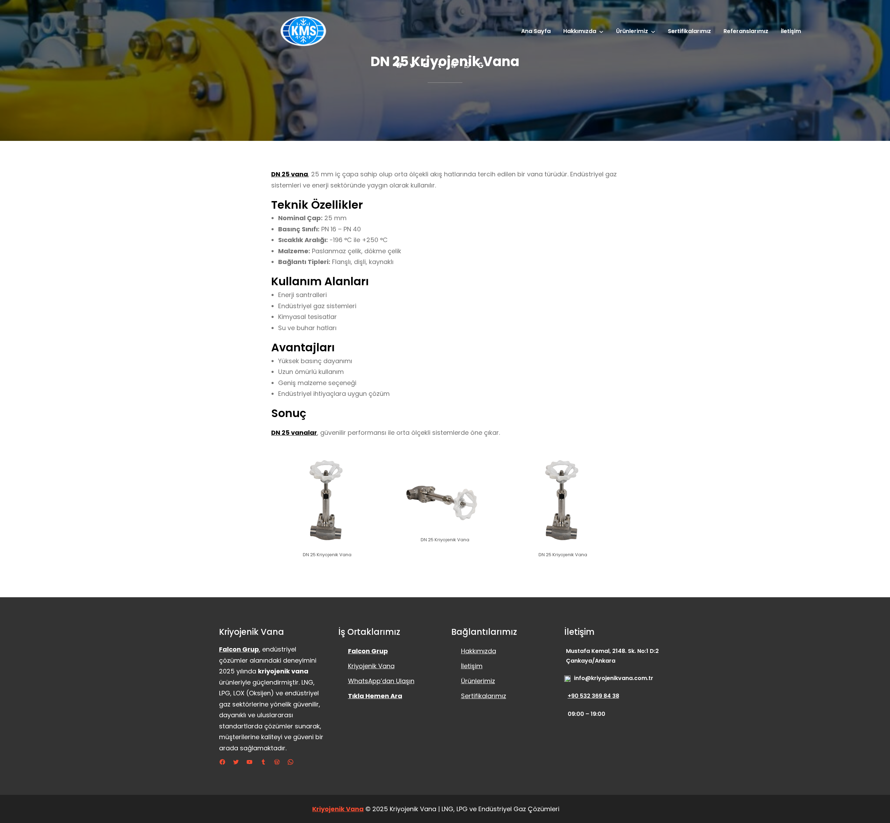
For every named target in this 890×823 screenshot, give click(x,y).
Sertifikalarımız (483, 696)
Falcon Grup (239, 649)
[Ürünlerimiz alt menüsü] (653, 31)
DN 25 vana (289, 174)
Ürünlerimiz (478, 681)
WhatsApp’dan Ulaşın (381, 681)
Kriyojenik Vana (371, 666)
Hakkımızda (478, 651)
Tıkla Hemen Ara (375, 696)
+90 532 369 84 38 (593, 696)
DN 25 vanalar (294, 432)
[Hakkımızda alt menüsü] (601, 31)
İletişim (472, 666)
